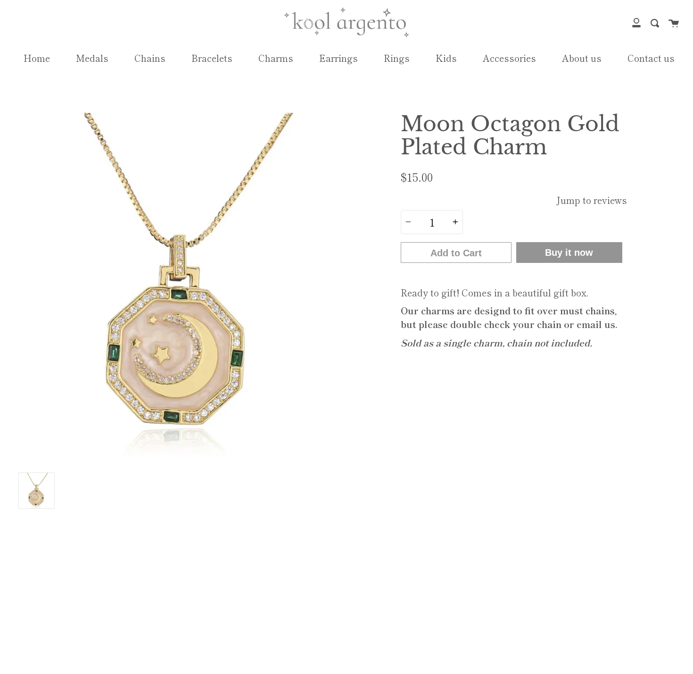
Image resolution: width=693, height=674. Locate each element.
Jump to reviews (591, 200)
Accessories (509, 58)
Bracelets (211, 58)
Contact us (651, 58)
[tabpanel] (179, 290)
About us (582, 58)
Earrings (338, 58)
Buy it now (569, 252)
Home (37, 58)
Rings (397, 58)
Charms (275, 58)
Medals (92, 58)
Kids (446, 58)
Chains (149, 58)
